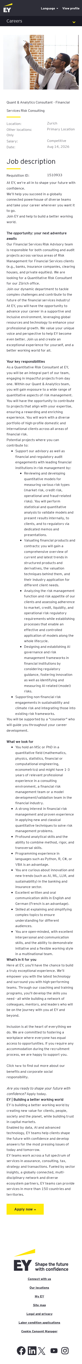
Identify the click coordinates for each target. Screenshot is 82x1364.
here (18, 1065)
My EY (39, 1296)
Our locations (39, 1288)
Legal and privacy (39, 1314)
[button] (41, 21)
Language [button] (48, 8)
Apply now (24, 1209)
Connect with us (39, 1279)
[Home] (8, 8)
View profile (71, 8)
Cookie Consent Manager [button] (39, 1331)
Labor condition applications (39, 1322)
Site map (39, 1305)
